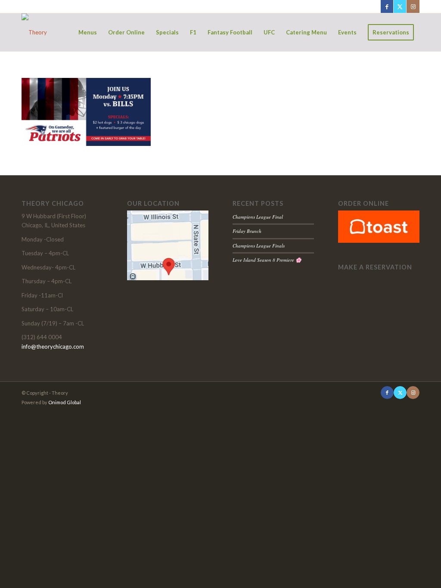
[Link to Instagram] (413, 6)
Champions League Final (258, 217)
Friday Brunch (247, 231)
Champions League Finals (259, 245)
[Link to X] (400, 6)
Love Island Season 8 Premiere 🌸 (267, 260)
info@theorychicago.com (53, 346)
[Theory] (34, 32)
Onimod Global (64, 402)
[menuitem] (87, 32)
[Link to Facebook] (387, 6)
